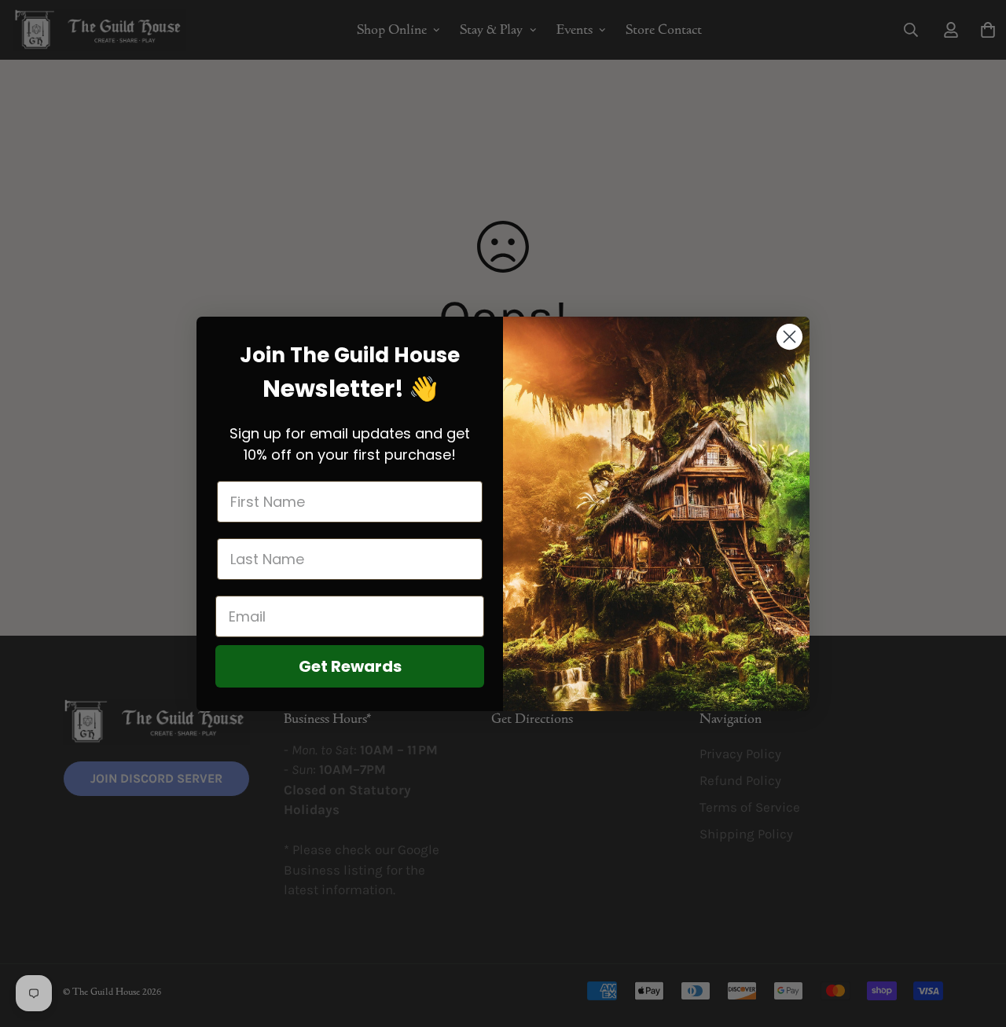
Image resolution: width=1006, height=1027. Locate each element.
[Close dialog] (789, 336)
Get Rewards (350, 666)
